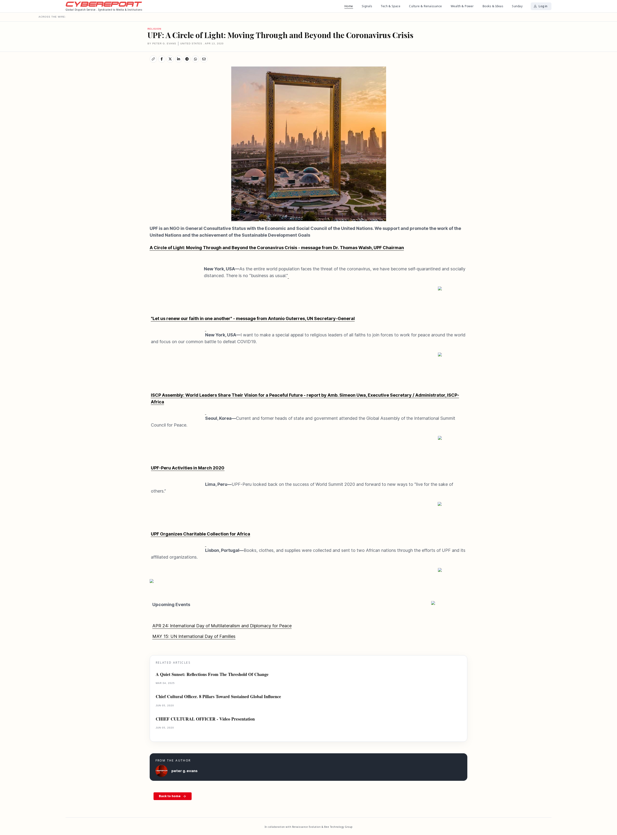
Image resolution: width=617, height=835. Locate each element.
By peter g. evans (162, 43)
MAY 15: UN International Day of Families (193, 636)
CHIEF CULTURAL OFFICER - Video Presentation (205, 719)
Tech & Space (390, 6)
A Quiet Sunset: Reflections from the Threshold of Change (212, 674)
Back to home (170, 796)
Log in (543, 6)
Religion (154, 28)
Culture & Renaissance (425, 6)
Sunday (517, 6)
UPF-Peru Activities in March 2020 (187, 467)
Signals (367, 6)
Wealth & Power (462, 6)
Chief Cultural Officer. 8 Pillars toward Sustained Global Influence (218, 696)
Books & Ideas (493, 6)
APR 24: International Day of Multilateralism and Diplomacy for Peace (222, 625)
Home (348, 6)
